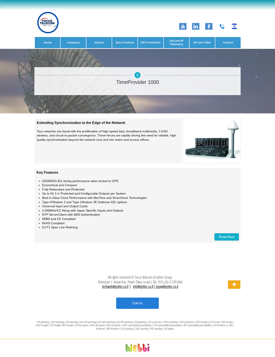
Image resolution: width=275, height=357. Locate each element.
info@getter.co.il (143, 286)
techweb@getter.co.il (115, 286)
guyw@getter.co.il (167, 286)
